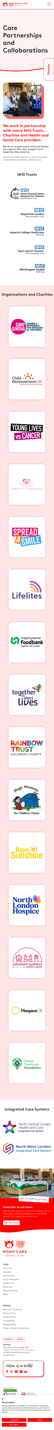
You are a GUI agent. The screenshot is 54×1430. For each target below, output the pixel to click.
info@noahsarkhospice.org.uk (16, 1352)
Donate (8, 1339)
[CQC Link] (10, 1392)
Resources (8, 1287)
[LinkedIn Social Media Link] (25, 1372)
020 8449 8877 (9, 1355)
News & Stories (10, 1291)
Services (7, 1272)
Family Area (8, 1276)
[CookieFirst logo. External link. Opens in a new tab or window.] (3, 1399)
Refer (20, 1339)
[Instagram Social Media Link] (21, 1372)
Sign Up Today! (11, 1223)
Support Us (8, 1283)
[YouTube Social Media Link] (16, 1372)
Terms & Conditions (12, 1310)
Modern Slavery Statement (16, 1328)
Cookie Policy (9, 1317)
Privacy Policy (9, 1313)
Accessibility (9, 1321)
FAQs (5, 1294)
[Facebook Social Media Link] (7, 1372)
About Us (7, 1268)
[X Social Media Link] (11, 1372)
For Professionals (11, 1279)
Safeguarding (9, 1324)
